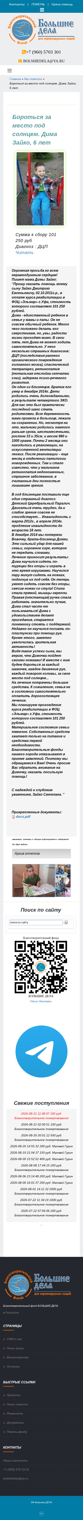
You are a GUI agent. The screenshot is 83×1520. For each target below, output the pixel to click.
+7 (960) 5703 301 (43, 51)
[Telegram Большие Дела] (41, 1051)
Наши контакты (15, 1460)
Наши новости (17, 1404)
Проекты (13, 1395)
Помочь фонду (17, 1431)
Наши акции (15, 1348)
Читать (25, 252)
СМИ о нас (14, 1339)
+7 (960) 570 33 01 (16, 1469)
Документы (15, 1422)
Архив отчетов (27, 853)
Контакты (17, 4)
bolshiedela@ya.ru (44, 61)
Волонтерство (18, 1357)
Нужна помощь (62, 4)
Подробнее (12, 1312)
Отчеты (13, 1366)
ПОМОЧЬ (38, 4)
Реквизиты (15, 1413)
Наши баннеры (41, 1001)
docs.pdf (23, 816)
